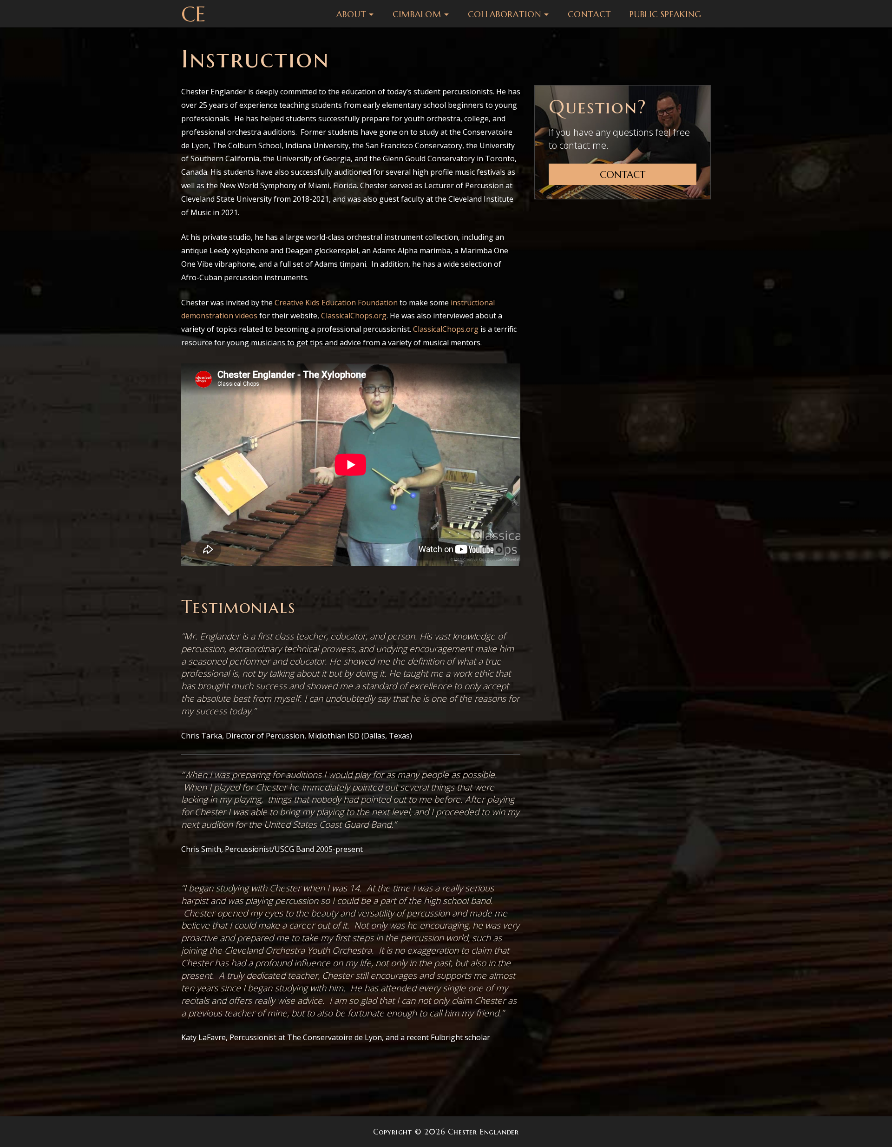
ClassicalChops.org (354, 315)
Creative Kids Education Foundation (336, 302)
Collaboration (504, 14)
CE (193, 14)
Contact (589, 14)
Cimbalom (417, 14)
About (351, 14)
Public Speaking (666, 14)
